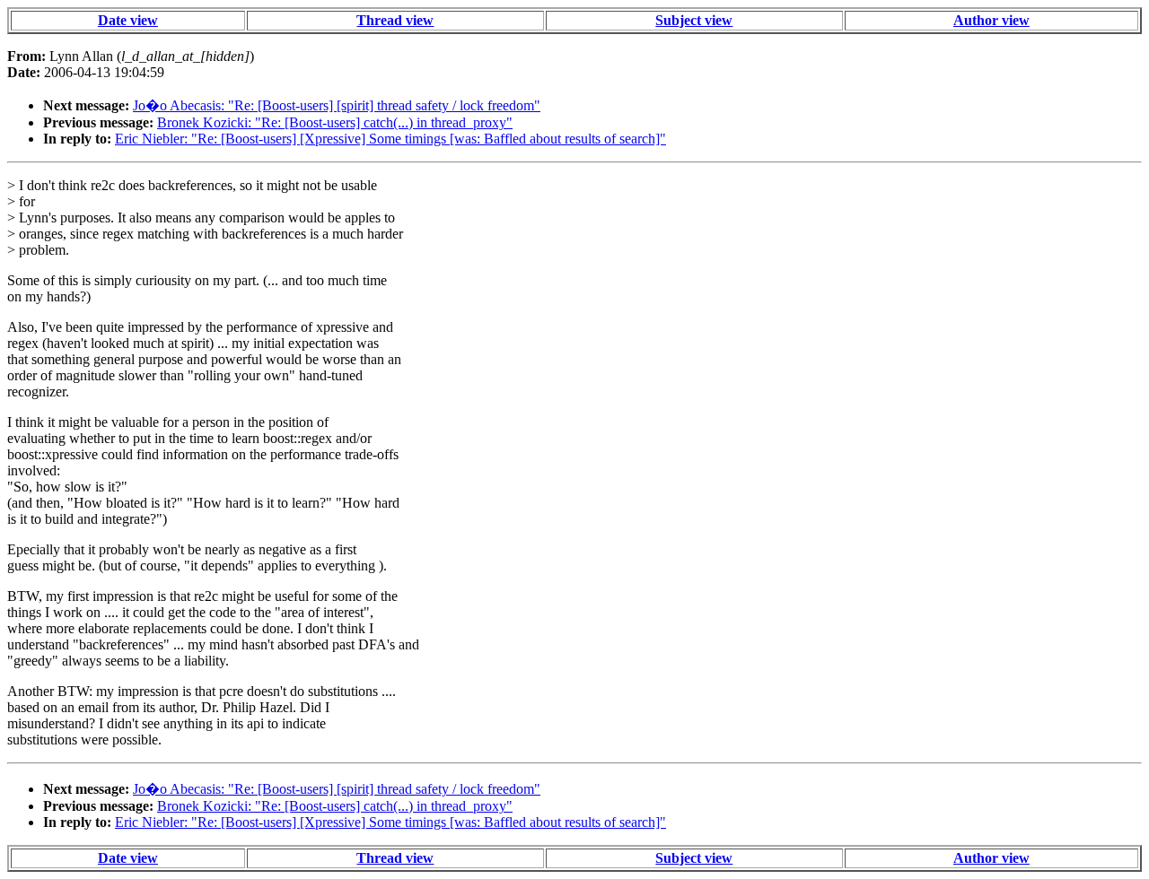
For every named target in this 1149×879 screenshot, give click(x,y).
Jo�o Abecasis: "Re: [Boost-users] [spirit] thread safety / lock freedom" (336, 105)
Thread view (395, 20)
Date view (128, 20)
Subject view (693, 20)
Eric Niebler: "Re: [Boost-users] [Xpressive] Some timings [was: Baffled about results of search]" (390, 138)
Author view (991, 20)
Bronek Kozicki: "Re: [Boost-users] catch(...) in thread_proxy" (335, 122)
